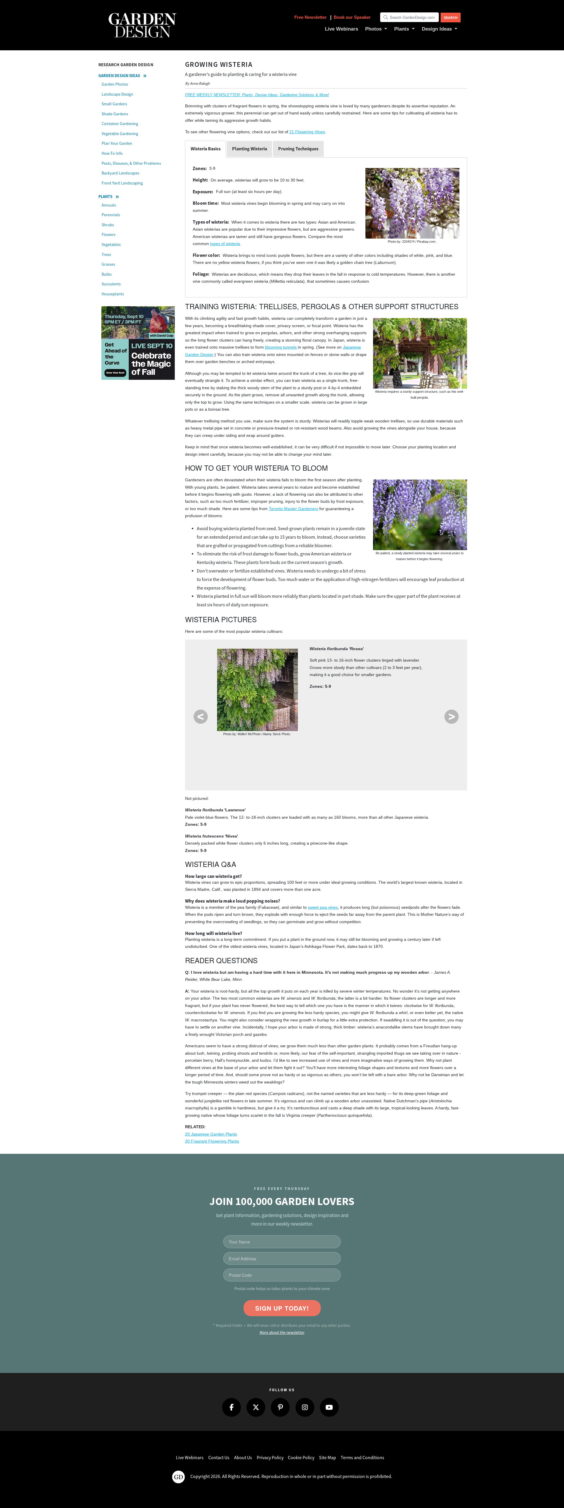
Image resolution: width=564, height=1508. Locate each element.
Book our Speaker (352, 17)
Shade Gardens (115, 113)
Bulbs (107, 274)
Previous (200, 716)
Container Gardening (120, 123)
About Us (243, 1458)
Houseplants (113, 294)
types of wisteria (225, 244)
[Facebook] (231, 1407)
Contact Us (218, 1458)
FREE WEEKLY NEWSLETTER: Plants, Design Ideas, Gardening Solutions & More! (257, 95)
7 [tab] (341, 748)
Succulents (111, 284)
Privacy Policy (270, 1458)
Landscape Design (117, 94)
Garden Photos (115, 84)
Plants (105, 196)
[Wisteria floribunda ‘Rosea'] (257, 690)
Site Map (327, 1458)
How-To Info (112, 153)
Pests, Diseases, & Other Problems (131, 163)
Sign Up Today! (282, 1308)
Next (451, 716)
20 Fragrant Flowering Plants (212, 1141)
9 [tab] (381, 748)
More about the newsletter (282, 1332)
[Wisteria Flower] (412, 203)
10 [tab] (400, 748)
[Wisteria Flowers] (420, 515)
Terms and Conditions (362, 1458)
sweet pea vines (323, 907)
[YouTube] (329, 1407)
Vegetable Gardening (120, 133)
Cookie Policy (301, 1458)
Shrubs (108, 224)
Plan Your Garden (117, 143)
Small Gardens (114, 103)
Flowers (108, 234)
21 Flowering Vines (307, 132)
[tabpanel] (326, 691)
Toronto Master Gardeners (293, 509)
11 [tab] (420, 748)
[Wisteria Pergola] (420, 353)
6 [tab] (321, 748)
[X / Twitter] (255, 1407)
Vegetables (111, 244)
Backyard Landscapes (120, 173)
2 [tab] (243, 748)
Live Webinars (190, 1458)
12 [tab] (321, 769)
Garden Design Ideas (119, 75)
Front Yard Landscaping (122, 183)
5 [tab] (302, 748)
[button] (376, 29)
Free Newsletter (311, 17)
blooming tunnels (281, 347)
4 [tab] (282, 748)
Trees (106, 254)
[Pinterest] (280, 1407)
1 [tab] (223, 748)
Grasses (108, 264)
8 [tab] (361, 748)
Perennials (111, 214)
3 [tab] (262, 748)
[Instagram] (305, 1407)
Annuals (109, 205)
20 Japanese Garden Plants (211, 1134)
